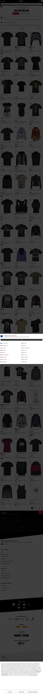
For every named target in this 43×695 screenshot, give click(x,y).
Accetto (10, 692)
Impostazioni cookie (4, 675)
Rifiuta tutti (21, 692)
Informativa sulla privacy (33, 675)
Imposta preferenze (32, 692)
